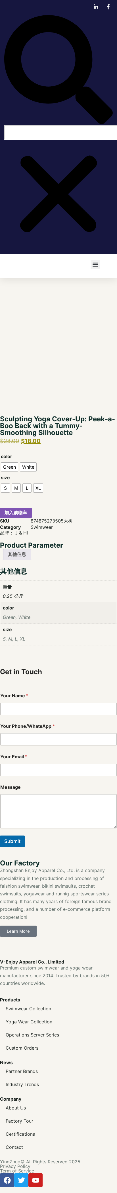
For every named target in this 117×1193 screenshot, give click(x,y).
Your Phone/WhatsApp (27, 726)
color (6, 456)
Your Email (13, 756)
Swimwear (42, 527)
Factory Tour (19, 1121)
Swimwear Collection (28, 1008)
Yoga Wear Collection (29, 1022)
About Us (16, 1108)
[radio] (9, 467)
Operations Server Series (32, 1035)
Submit (12, 841)
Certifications (20, 1134)
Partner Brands (22, 1071)
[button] (58, 70)
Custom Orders (22, 1048)
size (5, 477)
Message (10, 787)
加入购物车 (16, 512)
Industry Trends (22, 1084)
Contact (14, 1147)
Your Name (14, 695)
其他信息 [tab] (17, 554)
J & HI (21, 533)
